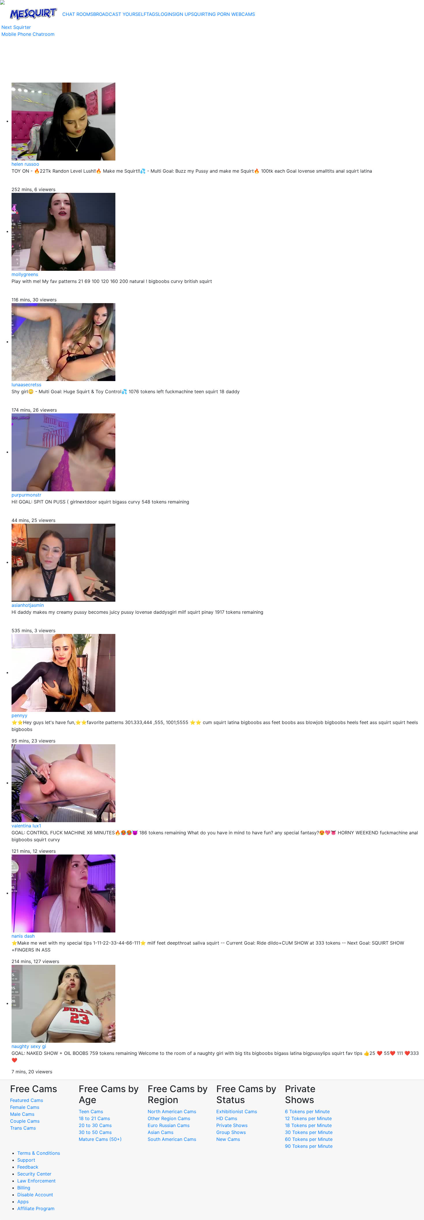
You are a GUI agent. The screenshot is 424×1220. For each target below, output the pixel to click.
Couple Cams (25, 1121)
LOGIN (165, 14)
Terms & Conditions (38, 1153)
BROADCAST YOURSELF (119, 14)
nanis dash (23, 936)
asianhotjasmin (28, 605)
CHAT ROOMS (77, 14)
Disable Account (35, 1194)
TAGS (152, 14)
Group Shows (231, 1132)
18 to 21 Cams (94, 1118)
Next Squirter (16, 27)
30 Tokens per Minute (309, 1132)
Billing (23, 1188)
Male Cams (22, 1114)
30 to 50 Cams (95, 1132)
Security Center (34, 1174)
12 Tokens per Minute (308, 1118)
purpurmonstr (26, 495)
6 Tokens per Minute (307, 1111)
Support (26, 1160)
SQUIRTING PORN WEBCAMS (223, 14)
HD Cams (226, 1118)
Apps (23, 1201)
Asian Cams (160, 1132)
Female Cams (24, 1107)
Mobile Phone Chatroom (28, 34)
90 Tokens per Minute (309, 1146)
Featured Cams (26, 1100)
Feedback (27, 1167)
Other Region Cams (169, 1118)
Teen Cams (91, 1111)
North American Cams (172, 1111)
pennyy (19, 715)
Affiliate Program (36, 1208)
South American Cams (172, 1139)
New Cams (228, 1139)
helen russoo (25, 164)
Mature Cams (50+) (100, 1139)
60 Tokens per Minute (309, 1139)
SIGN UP (181, 14)
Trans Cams (23, 1128)
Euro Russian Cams (169, 1125)
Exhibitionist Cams (236, 1111)
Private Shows (231, 1125)
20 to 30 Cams (95, 1125)
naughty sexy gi (29, 1046)
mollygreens (25, 274)
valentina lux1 (26, 826)
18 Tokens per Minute (308, 1125)
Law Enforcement (36, 1181)
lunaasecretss (26, 384)
